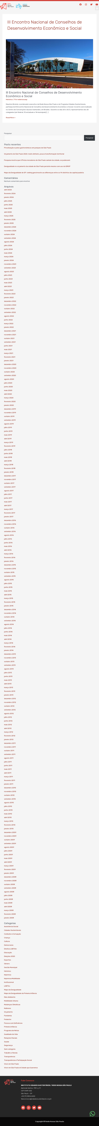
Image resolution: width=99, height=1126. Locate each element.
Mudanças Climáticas (12, 1004)
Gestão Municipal (10, 967)
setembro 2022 (10, 312)
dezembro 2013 (10, 654)
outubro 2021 (9, 338)
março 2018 (8, 465)
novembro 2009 (10, 836)
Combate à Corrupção (12, 934)
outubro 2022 (9, 308)
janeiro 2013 (8, 695)
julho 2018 (8, 450)
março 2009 (9, 866)
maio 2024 (8, 253)
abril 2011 (7, 773)
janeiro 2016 (9, 561)
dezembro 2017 (10, 476)
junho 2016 (8, 543)
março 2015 (8, 598)
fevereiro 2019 (9, 446)
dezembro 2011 (10, 743)
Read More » (10, 117)
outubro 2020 (9, 372)
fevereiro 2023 (9, 294)
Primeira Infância (10, 1027)
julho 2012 (8, 717)
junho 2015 (8, 587)
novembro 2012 (10, 702)
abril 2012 (7, 728)
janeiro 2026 (9, 197)
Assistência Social (11, 926)
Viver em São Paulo (11, 1064)
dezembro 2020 (10, 364)
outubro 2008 (9, 884)
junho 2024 (8, 249)
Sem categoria (9, 1049)
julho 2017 (8, 494)
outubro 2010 (9, 795)
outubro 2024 (9, 234)
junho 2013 (8, 676)
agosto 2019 (9, 424)
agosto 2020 (9, 379)
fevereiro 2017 (9, 513)
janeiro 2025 (9, 223)
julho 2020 (8, 383)
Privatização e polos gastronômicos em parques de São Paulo (27, 148)
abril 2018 (8, 461)
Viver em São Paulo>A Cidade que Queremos (21, 1068)
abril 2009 (8, 862)
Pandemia (8, 1016)
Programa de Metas (11, 1030)
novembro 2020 (10, 368)
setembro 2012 (10, 710)
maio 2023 (8, 283)
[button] (97, 8)
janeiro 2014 (8, 650)
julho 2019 (8, 427)
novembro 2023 (10, 264)
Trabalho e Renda (10, 1053)
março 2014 (8, 643)
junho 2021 (8, 346)
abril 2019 (8, 439)
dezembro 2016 (10, 520)
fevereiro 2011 (9, 780)
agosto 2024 (9, 242)
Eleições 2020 (9, 956)
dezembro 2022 (10, 301)
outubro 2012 (9, 706)
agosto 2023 (9, 271)
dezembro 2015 (10, 565)
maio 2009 (8, 858)
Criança (7, 938)
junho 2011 (8, 765)
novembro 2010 (10, 791)
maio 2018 (8, 457)
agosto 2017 (9, 491)
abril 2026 (8, 190)
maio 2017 (8, 502)
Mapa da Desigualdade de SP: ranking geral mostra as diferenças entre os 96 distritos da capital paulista (44, 173)
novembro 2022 (10, 305)
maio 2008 (8, 903)
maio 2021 (8, 349)
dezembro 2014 (10, 609)
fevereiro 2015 (9, 602)
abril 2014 (7, 639)
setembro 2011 (9, 754)
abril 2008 (8, 906)
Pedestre (7, 1019)
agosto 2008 (9, 892)
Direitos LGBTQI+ (10, 949)
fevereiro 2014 (9, 647)
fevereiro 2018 (9, 468)
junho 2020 (8, 387)
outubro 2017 (9, 483)
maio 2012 (8, 725)
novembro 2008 (10, 881)
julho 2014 (8, 628)
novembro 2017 (10, 479)
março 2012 (8, 732)
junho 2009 (8, 854)
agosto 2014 (9, 624)
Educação (8, 952)
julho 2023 (8, 275)
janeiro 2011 (8, 784)
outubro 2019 (9, 416)
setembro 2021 (10, 342)
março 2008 (9, 910)
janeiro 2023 (9, 297)
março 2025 (8, 216)
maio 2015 (8, 591)
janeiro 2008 (9, 918)
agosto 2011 (8, 758)
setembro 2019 (10, 420)
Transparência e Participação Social (18, 1060)
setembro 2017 (9, 487)
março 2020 (8, 398)
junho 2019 (8, 431)
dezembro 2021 (10, 331)
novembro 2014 (10, 613)
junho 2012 (8, 721)
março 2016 (8, 554)
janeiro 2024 (9, 260)
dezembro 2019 (10, 409)
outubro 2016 (9, 528)
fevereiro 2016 (9, 557)
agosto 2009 (9, 847)
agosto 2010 (9, 802)
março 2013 (8, 687)
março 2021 (8, 353)
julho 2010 (8, 806)
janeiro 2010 (9, 829)
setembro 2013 (10, 665)
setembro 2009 (10, 843)
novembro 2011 (10, 747)
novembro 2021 (10, 335)
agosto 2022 (9, 316)
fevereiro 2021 (9, 357)
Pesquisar (8, 133)
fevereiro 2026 (10, 193)
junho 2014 (8, 632)
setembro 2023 (10, 268)
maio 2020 (8, 390)
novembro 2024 (10, 231)
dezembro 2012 (10, 698)
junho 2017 (8, 498)
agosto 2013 (9, 669)
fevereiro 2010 (9, 825)
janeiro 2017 (8, 517)
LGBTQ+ (7, 986)
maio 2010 (8, 814)
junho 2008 (8, 899)
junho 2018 (8, 453)
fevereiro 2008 (10, 914)
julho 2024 (8, 245)
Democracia (8, 945)
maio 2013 (8, 680)
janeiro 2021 (8, 360)
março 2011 (8, 777)
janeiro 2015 (8, 606)
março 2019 (8, 442)
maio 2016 (8, 546)
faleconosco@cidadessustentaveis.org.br (36, 1099)
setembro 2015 (10, 576)
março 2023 (8, 290)
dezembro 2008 (10, 877)
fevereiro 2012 (9, 736)
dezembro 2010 (10, 788)
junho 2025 (8, 205)
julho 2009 (8, 851)
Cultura (7, 941)
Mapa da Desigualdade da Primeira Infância (20, 993)
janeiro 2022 (9, 327)
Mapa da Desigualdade (12, 990)
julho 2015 (8, 583)
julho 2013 (8, 673)
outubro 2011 (9, 750)
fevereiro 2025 (9, 219)
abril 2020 (8, 394)
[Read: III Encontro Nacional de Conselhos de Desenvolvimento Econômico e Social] (49, 64)
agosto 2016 (9, 535)
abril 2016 (8, 550)
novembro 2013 (10, 658)
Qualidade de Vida (11, 1034)
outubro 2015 (9, 572)
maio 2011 (8, 769)
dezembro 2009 (10, 832)
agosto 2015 (9, 580)
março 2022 (8, 323)
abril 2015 (7, 595)
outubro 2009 (9, 840)
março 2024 (8, 256)
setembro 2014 (10, 621)
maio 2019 (8, 435)
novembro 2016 (10, 524)
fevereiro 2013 (9, 691)
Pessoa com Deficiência (13, 1023)
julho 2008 (8, 895)
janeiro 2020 (9, 405)
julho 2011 (8, 762)
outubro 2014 (9, 617)
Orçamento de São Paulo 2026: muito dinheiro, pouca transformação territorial (34, 154)
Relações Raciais (10, 1038)
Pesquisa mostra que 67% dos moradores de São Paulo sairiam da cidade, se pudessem (37, 160)
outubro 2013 (9, 661)
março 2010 (8, 821)
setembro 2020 (10, 375)
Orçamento (8, 1012)
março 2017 (8, 509)
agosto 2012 (9, 713)
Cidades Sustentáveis (12, 930)
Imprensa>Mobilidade (12, 978)
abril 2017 (7, 505)
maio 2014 (8, 635)
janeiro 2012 (8, 739)
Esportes (7, 960)
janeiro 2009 (9, 873)
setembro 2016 (10, 531)
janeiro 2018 (9, 472)
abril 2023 (8, 286)
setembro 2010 (10, 799)
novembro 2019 (10, 413)
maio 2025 (8, 208)
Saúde (6, 1042)
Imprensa (7, 975)
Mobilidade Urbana (11, 1001)
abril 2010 (8, 817)
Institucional (9, 982)
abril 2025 (8, 212)
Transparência (9, 1056)
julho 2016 (8, 539)
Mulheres (7, 1008)
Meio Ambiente (9, 997)
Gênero (7, 964)
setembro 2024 (10, 238)
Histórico (9, 99)
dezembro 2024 (10, 227)
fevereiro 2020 (10, 401)
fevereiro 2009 (10, 869)
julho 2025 (8, 201)
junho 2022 (8, 320)
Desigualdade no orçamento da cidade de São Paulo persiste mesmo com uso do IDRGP (37, 166)
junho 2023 (8, 279)
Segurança (8, 1045)
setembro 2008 (10, 888)
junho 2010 (8, 810)
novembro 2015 (10, 569)
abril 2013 (7, 684)
